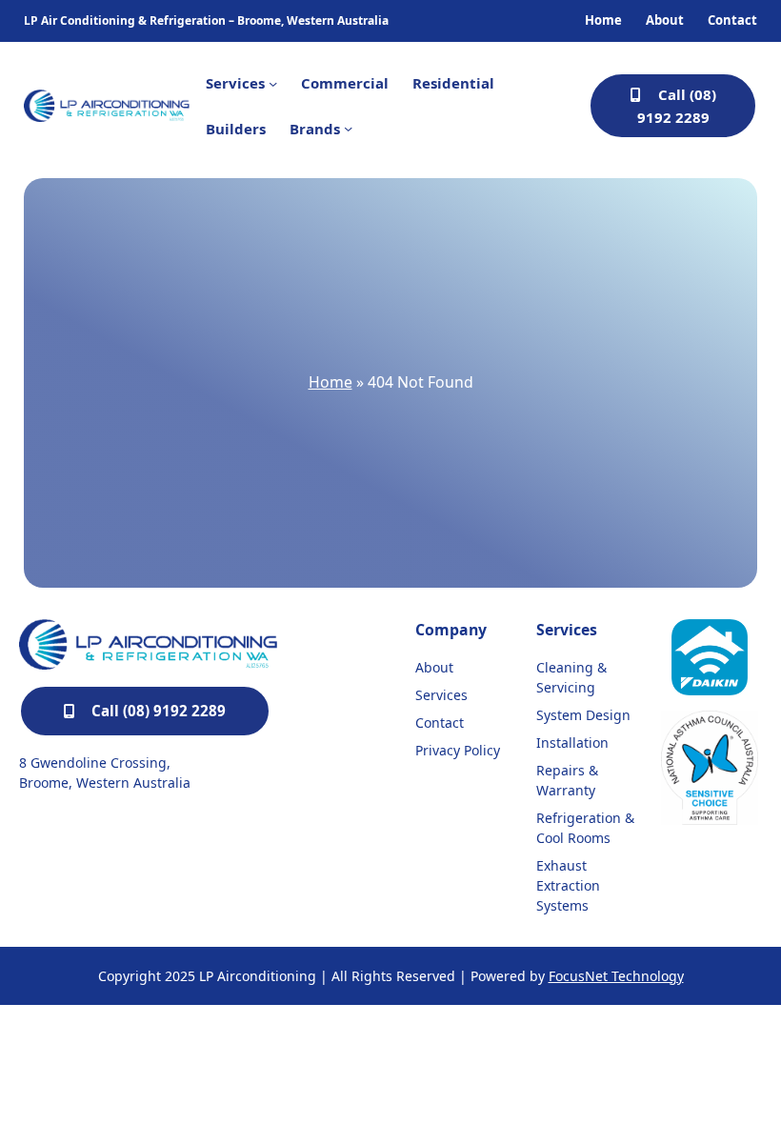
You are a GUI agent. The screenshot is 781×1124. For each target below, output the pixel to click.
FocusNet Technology (616, 976)
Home (330, 381)
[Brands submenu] (348, 128)
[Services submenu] (273, 83)
